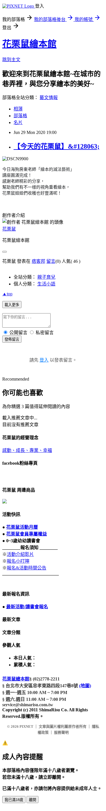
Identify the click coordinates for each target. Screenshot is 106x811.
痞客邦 (38, 261)
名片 (18, 122)
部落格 (20, 115)
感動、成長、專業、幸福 (27, 450)
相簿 (18, 108)
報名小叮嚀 (18, 561)
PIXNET (26, 726)
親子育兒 (46, 277)
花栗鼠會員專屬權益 (26, 534)
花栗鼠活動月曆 (22, 527)
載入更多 (12, 305)
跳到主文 (11, 59)
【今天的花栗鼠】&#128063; (56, 146)
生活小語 (46, 283)
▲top (7, 293)
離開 (32, 800)
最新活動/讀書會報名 (27, 606)
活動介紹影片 (20, 554)
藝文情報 (49, 97)
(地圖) (85, 685)
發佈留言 (12, 339)
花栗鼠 (9, 229)
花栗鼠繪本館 (29, 44)
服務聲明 (61, 732)
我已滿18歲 (14, 800)
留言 (50, 261)
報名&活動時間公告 (26, 567)
